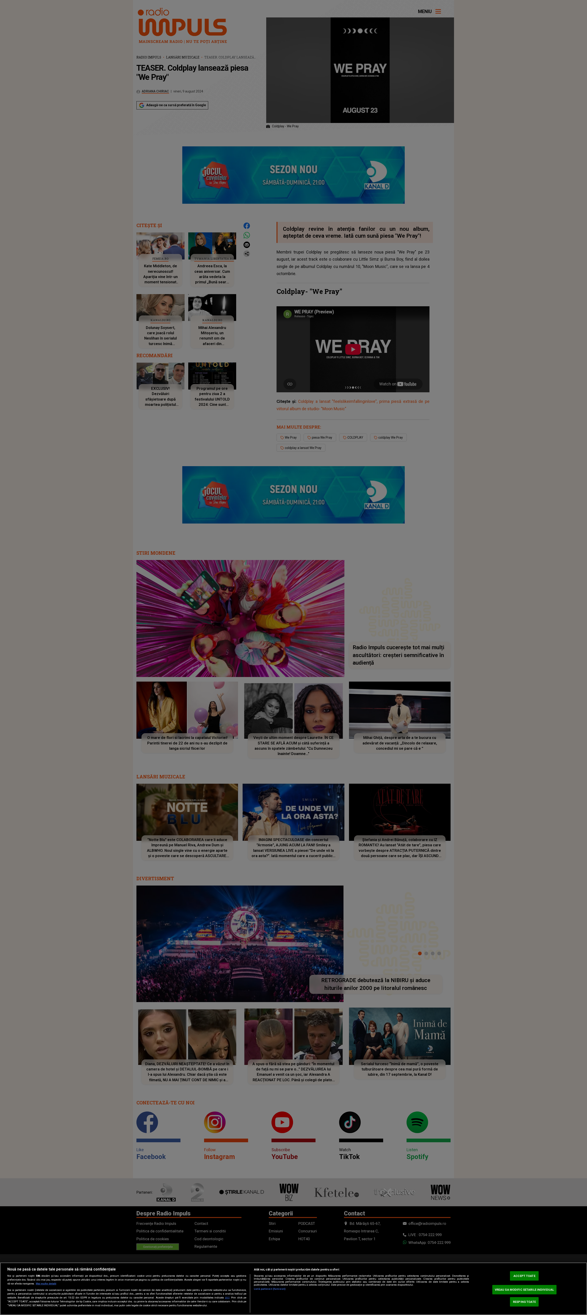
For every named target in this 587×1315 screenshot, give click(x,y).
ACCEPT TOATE (524, 1276)
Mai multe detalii (46, 1283)
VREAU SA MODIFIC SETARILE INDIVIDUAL (524, 1289)
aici (227, 1297)
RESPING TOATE (524, 1302)
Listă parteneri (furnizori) (269, 1288)
